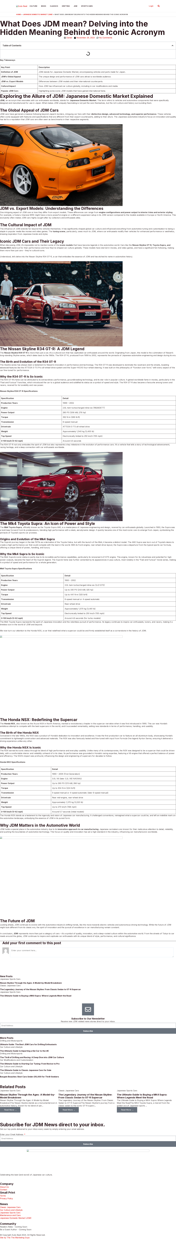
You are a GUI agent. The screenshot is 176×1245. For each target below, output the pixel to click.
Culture (33, 6)
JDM (75, 6)
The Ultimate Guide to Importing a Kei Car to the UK (24, 1051)
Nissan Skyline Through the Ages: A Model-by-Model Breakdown (31, 983)
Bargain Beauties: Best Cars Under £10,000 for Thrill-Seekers (29, 1076)
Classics (54, 6)
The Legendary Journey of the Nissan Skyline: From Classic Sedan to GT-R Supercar (40, 989)
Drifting (66, 6)
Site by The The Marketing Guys (15, 1237)
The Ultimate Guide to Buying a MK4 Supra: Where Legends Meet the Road (35, 996)
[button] (159, 6)
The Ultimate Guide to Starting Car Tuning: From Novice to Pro (30, 1064)
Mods (43, 6)
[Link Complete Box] (29, 1101)
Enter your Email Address (12, 1134)
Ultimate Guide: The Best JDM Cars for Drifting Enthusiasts (28, 1044)
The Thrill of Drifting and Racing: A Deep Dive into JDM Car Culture (32, 1057)
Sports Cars (87, 6)
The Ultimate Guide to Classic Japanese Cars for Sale (25, 1070)
